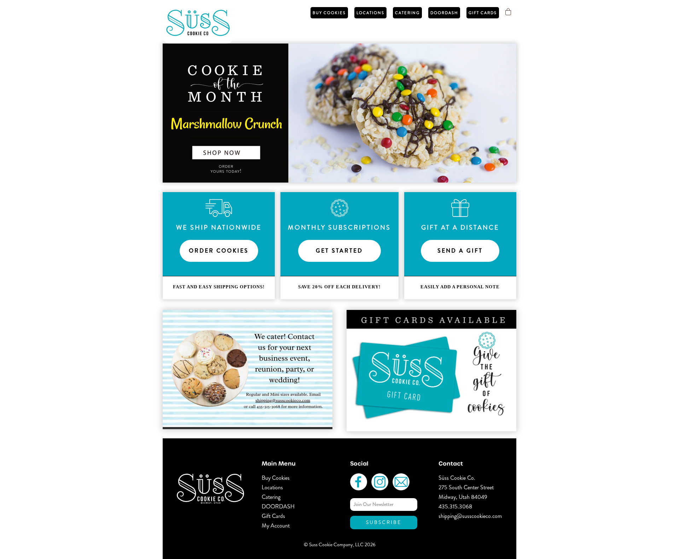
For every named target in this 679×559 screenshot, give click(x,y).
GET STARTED (339, 251)
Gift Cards (483, 13)
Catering (407, 13)
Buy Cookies (329, 13)
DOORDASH (444, 13)
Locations (370, 13)
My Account (276, 525)
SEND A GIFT (460, 251)
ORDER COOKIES (219, 251)
